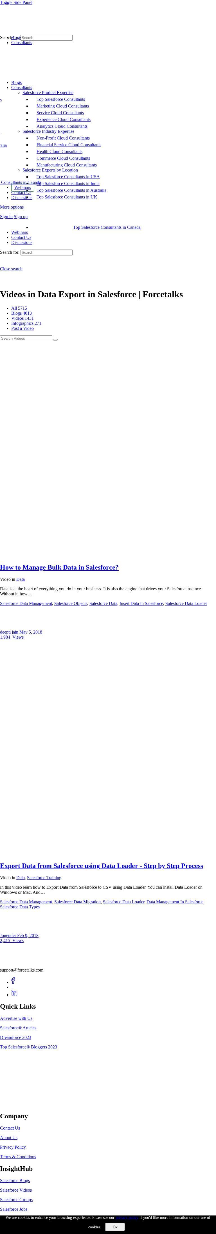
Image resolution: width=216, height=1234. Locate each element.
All (19, 308)
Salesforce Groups (16, 1199)
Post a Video (22, 328)
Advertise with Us (16, 1018)
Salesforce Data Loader (186, 603)
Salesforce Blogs (15, 1180)
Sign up (21, 216)
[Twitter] (14, 987)
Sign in (6, 216)
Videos (22, 318)
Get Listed (15, 1104)
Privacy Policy (13, 1147)
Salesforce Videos (16, 1190)
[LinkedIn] (14, 994)
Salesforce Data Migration (77, 901)
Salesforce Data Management (26, 603)
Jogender (8, 935)
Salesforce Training (44, 877)
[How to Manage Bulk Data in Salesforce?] (108, 555)
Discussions (21, 242)
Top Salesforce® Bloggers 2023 (28, 1047)
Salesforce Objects (70, 603)
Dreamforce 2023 (15, 1037)
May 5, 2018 (30, 632)
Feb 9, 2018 (28, 935)
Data (20, 579)
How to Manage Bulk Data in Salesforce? (59, 567)
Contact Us (21, 237)
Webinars (19, 232)
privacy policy (127, 1217)
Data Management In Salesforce (175, 901)
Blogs (21, 313)
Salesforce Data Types (20, 906)
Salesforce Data (103, 603)
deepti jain (9, 632)
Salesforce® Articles (18, 1027)
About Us (8, 1137)
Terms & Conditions (18, 1156)
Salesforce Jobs (13, 1209)
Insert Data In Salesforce (141, 603)
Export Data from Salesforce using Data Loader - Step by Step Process (101, 865)
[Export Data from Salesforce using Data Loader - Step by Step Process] (108, 853)
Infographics (26, 323)
